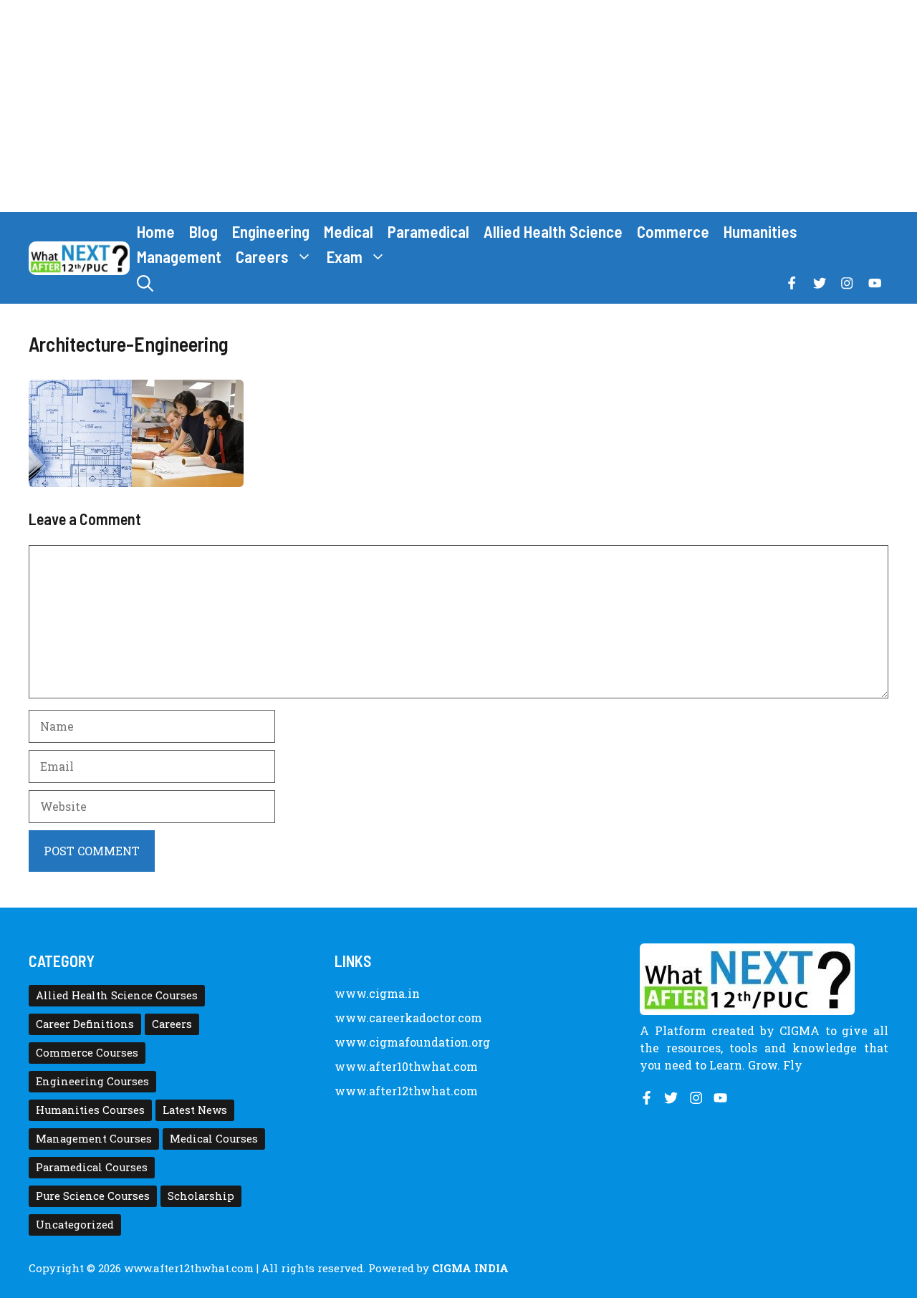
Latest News (195, 1110)
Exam (345, 256)
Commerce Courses (87, 1052)
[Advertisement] (458, 106)
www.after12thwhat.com (406, 1090)
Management (179, 256)
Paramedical (428, 231)
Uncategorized (75, 1224)
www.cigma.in (377, 993)
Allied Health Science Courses (117, 995)
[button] (145, 283)
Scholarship (201, 1196)
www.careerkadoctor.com (408, 1017)
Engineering (270, 231)
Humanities (760, 231)
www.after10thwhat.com (406, 1066)
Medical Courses (214, 1138)
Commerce (673, 231)
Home (156, 231)
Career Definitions (85, 1024)
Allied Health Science (553, 231)
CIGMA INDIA (470, 1268)
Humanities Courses (90, 1110)
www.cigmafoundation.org (412, 1041)
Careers (262, 256)
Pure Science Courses (93, 1196)
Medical (348, 231)
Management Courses (94, 1138)
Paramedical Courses (92, 1167)
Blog (203, 231)
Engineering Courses (92, 1081)
